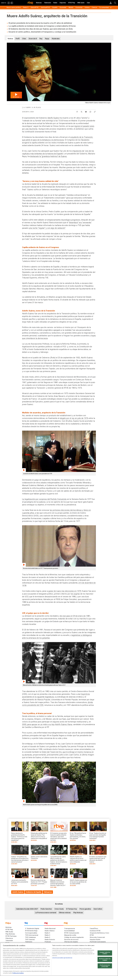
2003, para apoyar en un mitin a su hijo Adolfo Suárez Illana (47, 724)
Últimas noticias (65, 913)
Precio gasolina (85, 909)
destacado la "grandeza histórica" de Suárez (48, 156)
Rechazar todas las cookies (105, 959)
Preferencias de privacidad (105, 965)
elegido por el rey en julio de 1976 (74, 418)
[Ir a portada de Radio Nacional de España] (53, 923)
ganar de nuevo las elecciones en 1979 (64, 591)
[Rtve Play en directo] (8, 3)
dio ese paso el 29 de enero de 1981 (75, 616)
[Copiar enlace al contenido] (95, 111)
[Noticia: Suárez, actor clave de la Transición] (39, 853)
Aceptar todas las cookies (105, 953)
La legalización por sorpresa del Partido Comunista (44, 499)
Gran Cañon (98, 909)
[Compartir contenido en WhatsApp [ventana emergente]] (90, 111)
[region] (59, 959)
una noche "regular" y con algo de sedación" (47, 228)
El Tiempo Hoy (71, 909)
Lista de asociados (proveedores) (62, 957)
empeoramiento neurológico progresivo (63, 220)
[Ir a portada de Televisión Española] (34, 923)
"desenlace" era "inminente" (80, 222)
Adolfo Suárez (53, 118)
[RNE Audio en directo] (11, 3)
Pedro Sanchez (46, 909)
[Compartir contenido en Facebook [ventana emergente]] (77, 111)
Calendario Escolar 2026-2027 (27, 909)
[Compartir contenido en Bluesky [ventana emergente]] (86, 111)
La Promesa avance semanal (45, 913)
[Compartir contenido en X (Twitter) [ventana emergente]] (81, 111)
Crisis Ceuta (59, 909)
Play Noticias (78, 913)
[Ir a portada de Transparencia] (88, 923)
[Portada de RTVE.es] (30, 3)
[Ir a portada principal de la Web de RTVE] (14, 922)
